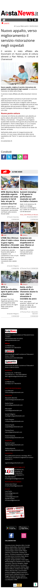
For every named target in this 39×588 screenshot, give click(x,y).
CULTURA (24, 189)
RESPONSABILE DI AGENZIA (13, 482)
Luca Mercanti (22, 26)
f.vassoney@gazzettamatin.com (14, 437)
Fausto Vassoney (14, 217)
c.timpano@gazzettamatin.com (14, 421)
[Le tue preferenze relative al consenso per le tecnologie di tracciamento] (35, 584)
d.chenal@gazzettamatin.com (14, 405)
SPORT (4, 189)
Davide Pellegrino (13, 266)
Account (7, 489)
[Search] (30, 19)
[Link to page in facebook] (3, 156)
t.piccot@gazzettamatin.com (13, 432)
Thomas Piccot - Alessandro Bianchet (30, 313)
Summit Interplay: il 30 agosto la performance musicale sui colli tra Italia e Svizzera (29, 197)
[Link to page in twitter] (9, 156)
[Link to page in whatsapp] (19, 156)
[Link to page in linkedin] (14, 156)
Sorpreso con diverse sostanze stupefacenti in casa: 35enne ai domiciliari (27, 243)
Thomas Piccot (26, 268)
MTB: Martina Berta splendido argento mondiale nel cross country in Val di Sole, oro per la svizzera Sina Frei (10, 198)
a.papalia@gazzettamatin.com (14, 427)
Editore (7, 343)
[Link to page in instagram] (25, 156)
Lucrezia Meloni (33, 217)
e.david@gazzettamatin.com (13, 410)
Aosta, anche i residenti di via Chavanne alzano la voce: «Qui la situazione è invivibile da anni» (29, 293)
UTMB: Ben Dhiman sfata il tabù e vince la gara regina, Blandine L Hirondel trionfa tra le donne (10, 243)
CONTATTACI (9, 453)
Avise (21, 215)
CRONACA (24, 235)
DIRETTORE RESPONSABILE (13, 388)
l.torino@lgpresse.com (11, 493)
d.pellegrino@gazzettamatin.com (15, 416)
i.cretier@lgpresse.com (11, 497)
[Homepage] (4, 19)
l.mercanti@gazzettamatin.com (14, 392)
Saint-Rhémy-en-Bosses (31, 215)
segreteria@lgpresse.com (16, 478)
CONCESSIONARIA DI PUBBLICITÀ (15, 467)
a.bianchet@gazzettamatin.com (14, 399)
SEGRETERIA (8, 441)
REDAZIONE (8, 370)
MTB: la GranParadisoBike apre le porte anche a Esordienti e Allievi (10, 292)
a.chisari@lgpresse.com (16, 486)
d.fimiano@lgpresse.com (12, 500)
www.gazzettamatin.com (12, 340)
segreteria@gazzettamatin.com (17, 376)
